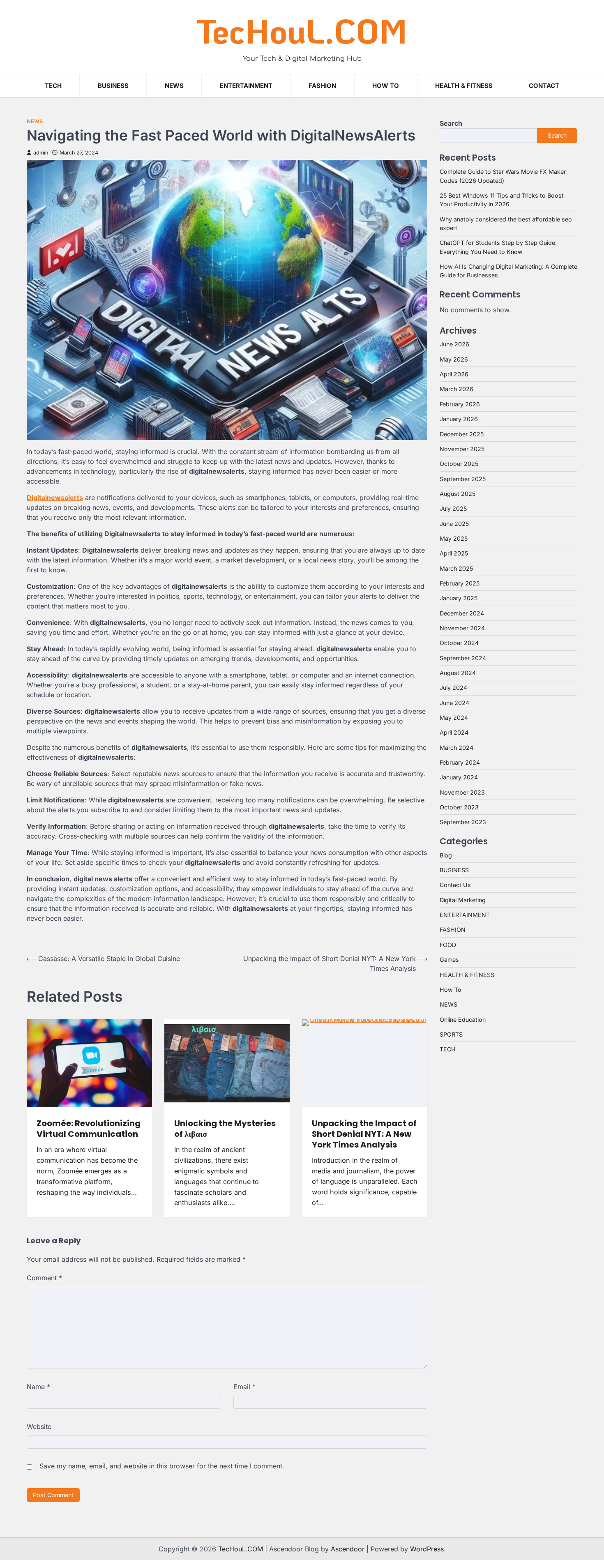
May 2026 (454, 359)
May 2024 (454, 717)
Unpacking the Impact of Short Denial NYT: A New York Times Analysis (364, 1134)
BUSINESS (113, 86)
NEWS (174, 86)
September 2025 (463, 478)
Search (451, 123)
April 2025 (454, 553)
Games (449, 959)
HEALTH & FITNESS (464, 86)
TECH (53, 86)
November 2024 (462, 627)
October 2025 (459, 463)
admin (40, 153)
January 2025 (458, 598)
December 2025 (462, 434)
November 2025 (462, 448)
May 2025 (454, 538)
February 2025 (460, 583)
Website (39, 1426)
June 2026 (454, 344)
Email (244, 1387)
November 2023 (462, 792)
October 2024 (459, 642)
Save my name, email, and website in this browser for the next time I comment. (161, 1466)
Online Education (463, 1019)
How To (385, 86)
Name (38, 1387)
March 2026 (456, 388)
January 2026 (459, 418)
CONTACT (544, 86)
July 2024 (453, 687)
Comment (44, 1278)
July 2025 (453, 508)
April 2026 (454, 374)
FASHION (322, 86)
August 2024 (458, 672)
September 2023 (463, 821)
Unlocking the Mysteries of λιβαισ (225, 1129)
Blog (446, 855)
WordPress (427, 1549)
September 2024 (463, 657)
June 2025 (454, 523)
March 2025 (456, 568)
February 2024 (460, 762)
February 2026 (460, 404)
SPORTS (451, 1034)
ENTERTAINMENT (246, 86)
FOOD (448, 944)
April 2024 (454, 732)
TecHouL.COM (302, 30)
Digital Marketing (463, 899)
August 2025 (457, 493)
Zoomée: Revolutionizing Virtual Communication (89, 1129)
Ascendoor (347, 1549)
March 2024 (456, 747)
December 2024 (462, 613)
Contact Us (455, 884)
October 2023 (459, 807)
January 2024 (459, 777)
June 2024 (454, 702)
